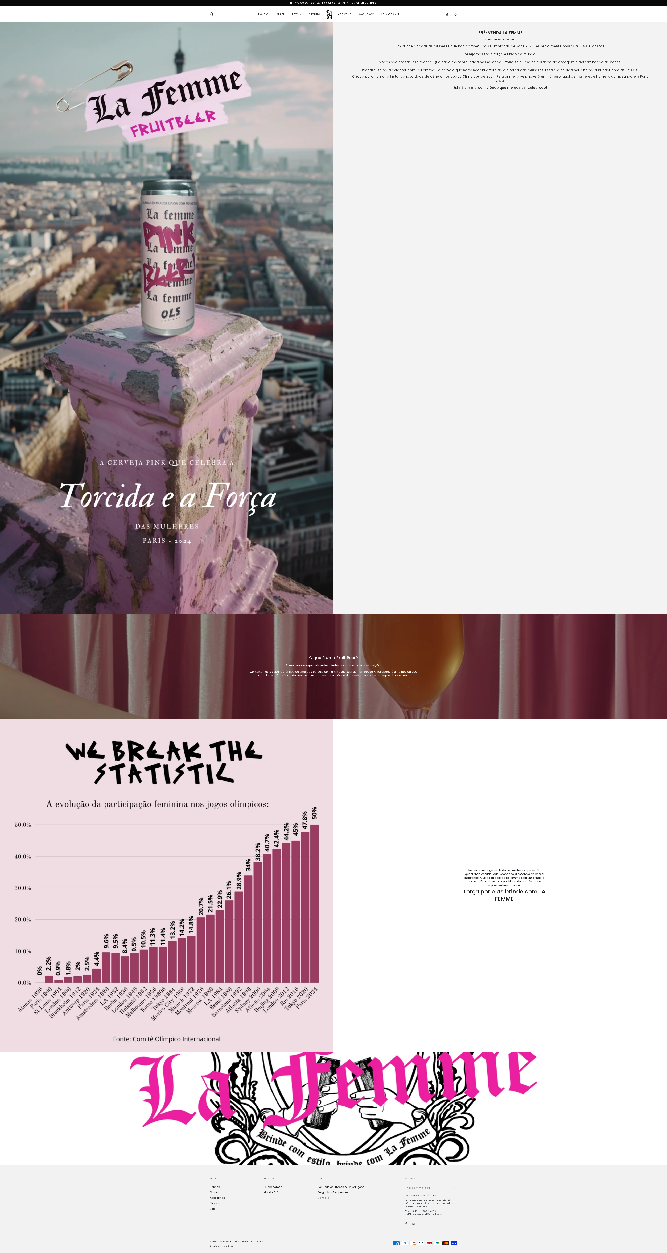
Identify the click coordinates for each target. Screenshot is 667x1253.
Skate (214, 1192)
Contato (324, 1198)
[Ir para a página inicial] (329, 14)
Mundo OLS (271, 1192)
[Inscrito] (455, 1188)
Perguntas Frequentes (333, 1192)
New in (214, 1203)
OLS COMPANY (226, 1241)
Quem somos (273, 1187)
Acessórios (217, 1198)
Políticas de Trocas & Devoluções (341, 1187)
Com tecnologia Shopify (223, 1245)
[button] (211, 14)
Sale (213, 1209)
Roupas (215, 1187)
